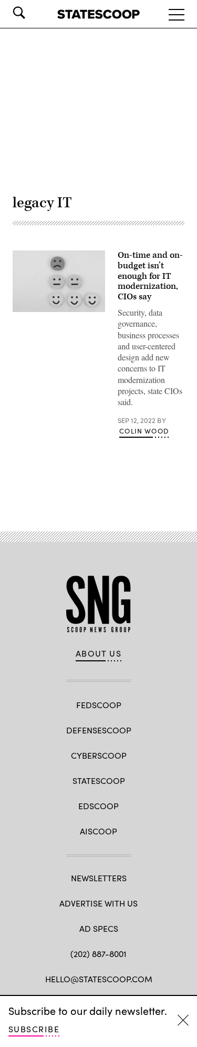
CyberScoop (99, 755)
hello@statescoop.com (98, 978)
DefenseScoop (98, 730)
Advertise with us (98, 903)
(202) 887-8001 (98, 953)
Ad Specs (98, 928)
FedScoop (98, 704)
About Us (99, 653)
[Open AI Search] (34, 12)
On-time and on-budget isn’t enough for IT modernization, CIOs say (150, 276)
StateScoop (98, 780)
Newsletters (99, 877)
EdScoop (98, 805)
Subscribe (33, 1028)
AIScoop (98, 831)
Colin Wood (144, 431)
